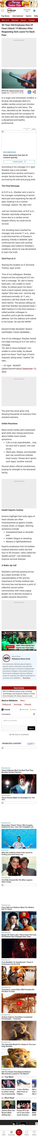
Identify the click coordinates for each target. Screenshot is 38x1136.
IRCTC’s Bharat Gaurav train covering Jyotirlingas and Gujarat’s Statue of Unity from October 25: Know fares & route (19, 693)
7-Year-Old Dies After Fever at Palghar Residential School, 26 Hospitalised (23, 1092)
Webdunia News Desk (16, 91)
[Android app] (19, 1124)
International (17, 16)
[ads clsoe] (36, 1123)
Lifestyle (27, 704)
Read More (26, 678)
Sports (28, 16)
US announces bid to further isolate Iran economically (8, 1092)
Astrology (18, 704)
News (22, 700)
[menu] (3, 10)
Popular (32, 20)
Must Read (9, 1098)
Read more (10, 646)
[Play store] (35, 10)
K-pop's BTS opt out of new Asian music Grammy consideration (23, 1112)
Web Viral (5, 20)
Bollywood (7, 704)
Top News (5, 16)
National (15, 20)
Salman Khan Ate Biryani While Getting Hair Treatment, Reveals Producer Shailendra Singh (8, 1112)
